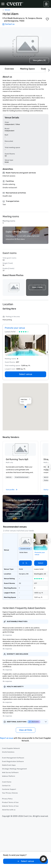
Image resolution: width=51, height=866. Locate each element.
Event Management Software (13, 758)
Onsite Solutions (8, 752)
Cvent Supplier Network (11, 748)
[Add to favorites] (47, 19)
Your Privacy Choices (10, 793)
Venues (7, 10)
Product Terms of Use (10, 802)
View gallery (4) (39, 60)
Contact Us (6, 785)
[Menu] (3, 4)
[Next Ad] (47, 352)
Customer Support (9, 789)
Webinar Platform (8, 776)
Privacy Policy (7, 799)
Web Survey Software (10, 772)
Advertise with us (8, 810)
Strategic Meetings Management (14, 769)
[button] (37, 287)
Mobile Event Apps (9, 765)
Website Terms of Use (10, 806)
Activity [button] (8, 477)
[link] (20, 449)
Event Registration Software (13, 761)
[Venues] (46, 4)
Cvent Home (6, 782)
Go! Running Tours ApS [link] (17, 459)
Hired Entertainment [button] (21, 477)
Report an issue (6, 738)
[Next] (48, 69)
